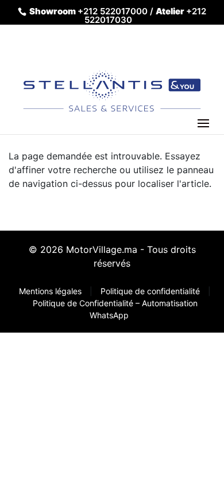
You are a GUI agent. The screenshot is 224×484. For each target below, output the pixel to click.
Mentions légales (51, 291)
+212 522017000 (113, 11)
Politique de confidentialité (151, 291)
